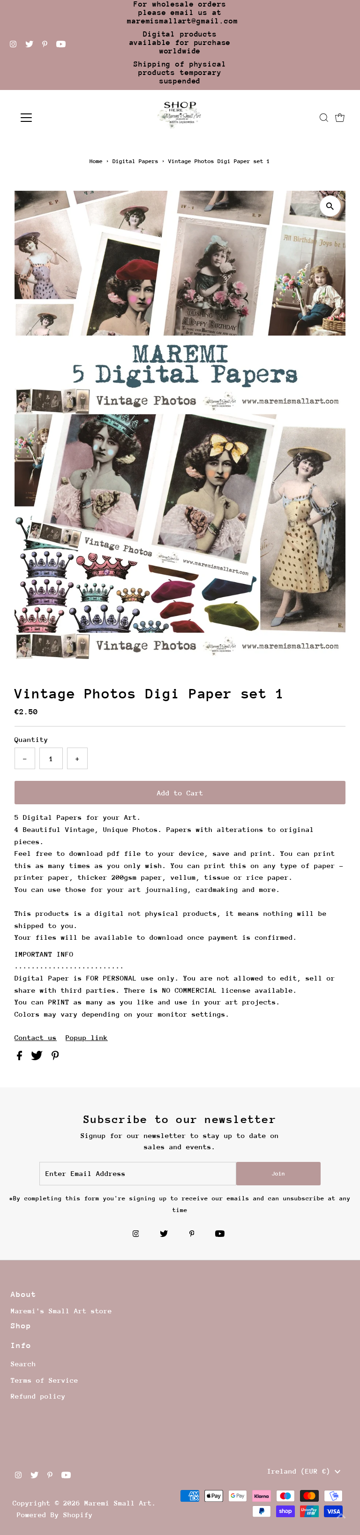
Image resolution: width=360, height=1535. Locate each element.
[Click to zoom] (330, 206)
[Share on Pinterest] (55, 1058)
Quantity (31, 739)
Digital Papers (135, 161)
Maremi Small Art (118, 1503)
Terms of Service (44, 1380)
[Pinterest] (45, 45)
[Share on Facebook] (21, 1058)
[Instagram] (13, 45)
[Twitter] (29, 45)
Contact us (36, 1037)
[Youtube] (61, 45)
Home (96, 161)
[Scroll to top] (341, 1516)
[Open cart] (340, 117)
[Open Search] (324, 117)
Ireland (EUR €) (301, 1471)
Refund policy (38, 1396)
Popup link (87, 1037)
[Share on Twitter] (39, 1058)
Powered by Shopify (55, 1515)
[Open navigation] (53, 117)
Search (23, 1364)
